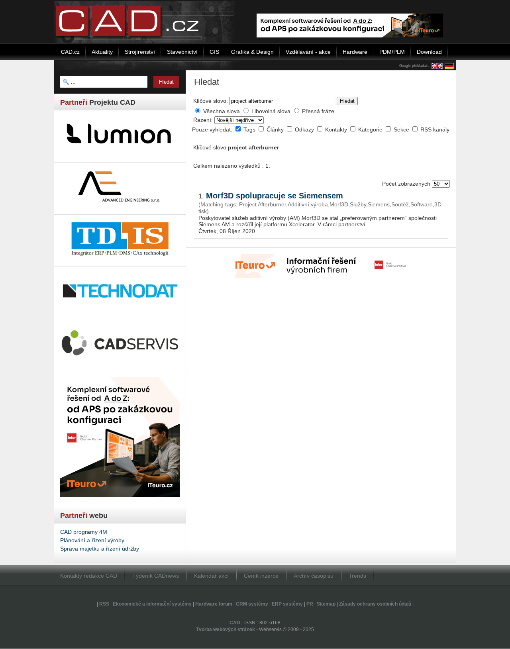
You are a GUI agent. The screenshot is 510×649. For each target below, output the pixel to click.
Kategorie (371, 129)
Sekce (402, 129)
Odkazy (305, 129)
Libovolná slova (270, 111)
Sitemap (326, 604)
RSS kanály (434, 129)
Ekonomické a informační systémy (152, 604)
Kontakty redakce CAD (88, 576)
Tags (250, 129)
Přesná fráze (318, 111)
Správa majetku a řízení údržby (99, 548)
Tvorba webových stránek (225, 629)
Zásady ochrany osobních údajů (375, 604)
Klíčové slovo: (210, 101)
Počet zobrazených (407, 183)
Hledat (347, 101)
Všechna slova (221, 111)
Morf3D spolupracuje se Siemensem (274, 195)
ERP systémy (287, 604)
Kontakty (337, 129)
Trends (357, 576)
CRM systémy (252, 604)
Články (276, 129)
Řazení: (203, 120)
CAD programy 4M (83, 532)
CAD (235, 622)
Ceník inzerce (261, 576)
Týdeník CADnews (155, 576)
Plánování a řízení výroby (92, 540)
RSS (104, 604)
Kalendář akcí (211, 576)
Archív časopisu (313, 576)
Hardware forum (213, 604)
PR (309, 604)
